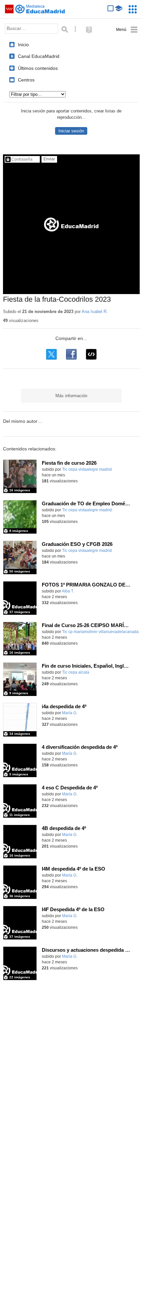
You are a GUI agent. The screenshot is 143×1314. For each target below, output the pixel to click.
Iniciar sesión (71, 130)
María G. (69, 713)
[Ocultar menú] (127, 30)
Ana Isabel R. (95, 311)
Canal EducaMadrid (38, 56)
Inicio (23, 44)
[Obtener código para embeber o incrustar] (91, 354)
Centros (26, 79)
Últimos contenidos (38, 68)
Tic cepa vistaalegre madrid (87, 469)
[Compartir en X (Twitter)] (51, 354)
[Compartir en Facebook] (71, 354)
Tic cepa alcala (75, 672)
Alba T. (68, 591)
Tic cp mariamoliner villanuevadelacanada (100, 632)
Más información (71, 395)
